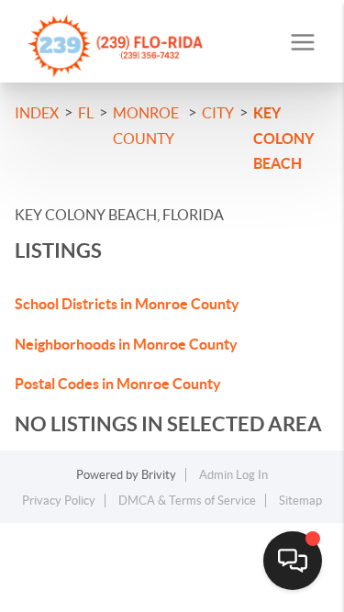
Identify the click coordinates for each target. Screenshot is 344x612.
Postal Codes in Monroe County (118, 383)
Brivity (158, 475)
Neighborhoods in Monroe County (126, 344)
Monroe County (146, 126)
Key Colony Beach (283, 138)
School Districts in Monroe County (127, 303)
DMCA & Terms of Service (187, 500)
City (218, 113)
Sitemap (300, 500)
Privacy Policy (58, 500)
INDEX (37, 113)
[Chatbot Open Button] (292, 560)
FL (86, 113)
